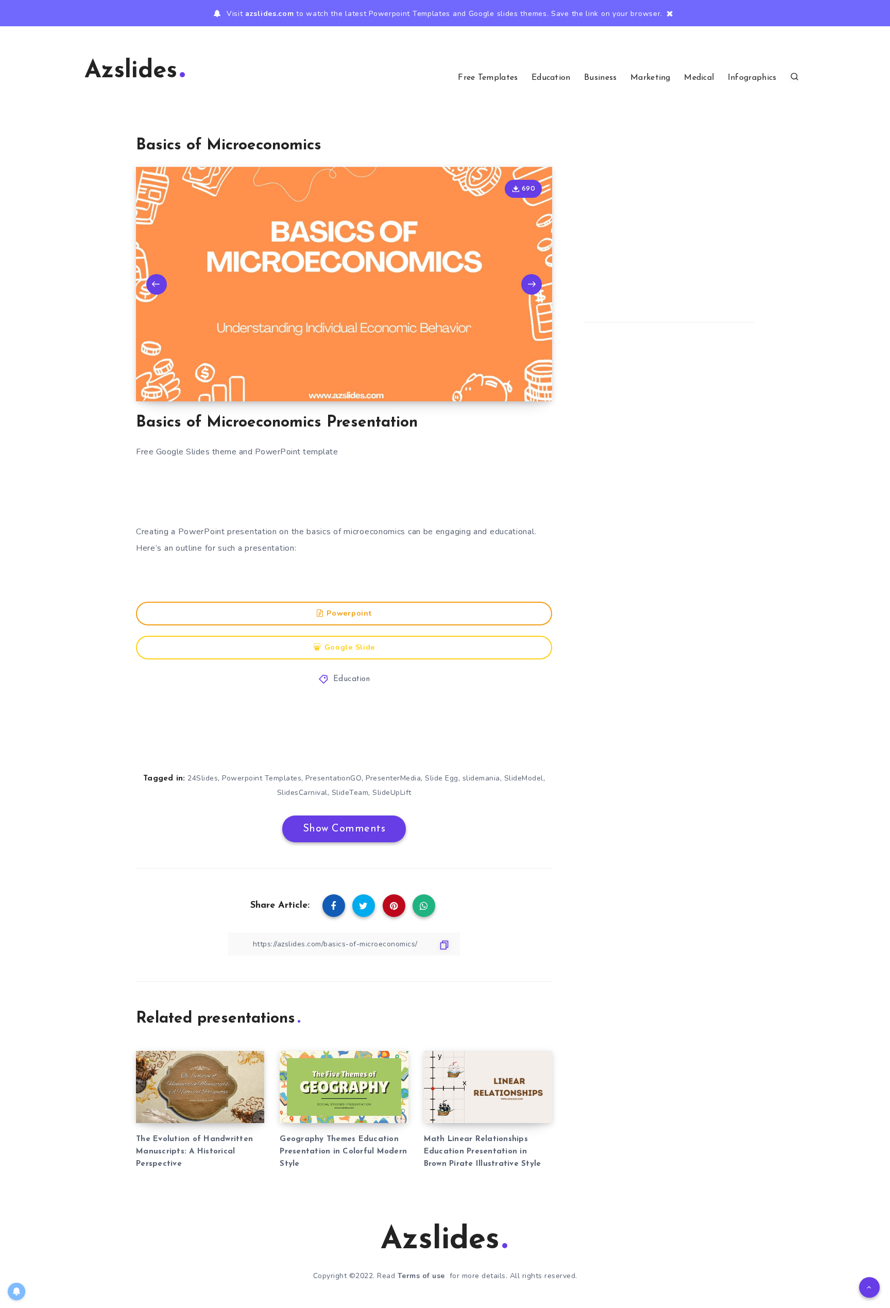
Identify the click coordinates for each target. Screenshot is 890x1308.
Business (600, 78)
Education (551, 78)
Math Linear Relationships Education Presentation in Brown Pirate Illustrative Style (482, 1151)
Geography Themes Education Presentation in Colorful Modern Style (343, 1151)
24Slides (202, 778)
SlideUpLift (392, 792)
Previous (156, 284)
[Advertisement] (344, 492)
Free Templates (488, 78)
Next (531, 284)
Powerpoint (349, 613)
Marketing (650, 78)
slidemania (481, 778)
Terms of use (421, 1276)
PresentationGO (333, 778)
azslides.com (269, 14)
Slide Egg (441, 778)
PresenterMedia (393, 778)
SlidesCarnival (302, 792)
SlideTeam (350, 792)
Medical (699, 78)
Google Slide (349, 647)
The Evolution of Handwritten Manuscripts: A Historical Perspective (194, 1151)
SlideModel (523, 778)
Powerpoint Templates (261, 778)
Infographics (752, 78)
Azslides (130, 71)
